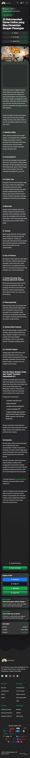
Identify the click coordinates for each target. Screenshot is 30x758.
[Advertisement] (15, 76)
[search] (17, 2)
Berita (12, 9)
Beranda (6, 9)
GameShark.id (11, 752)
